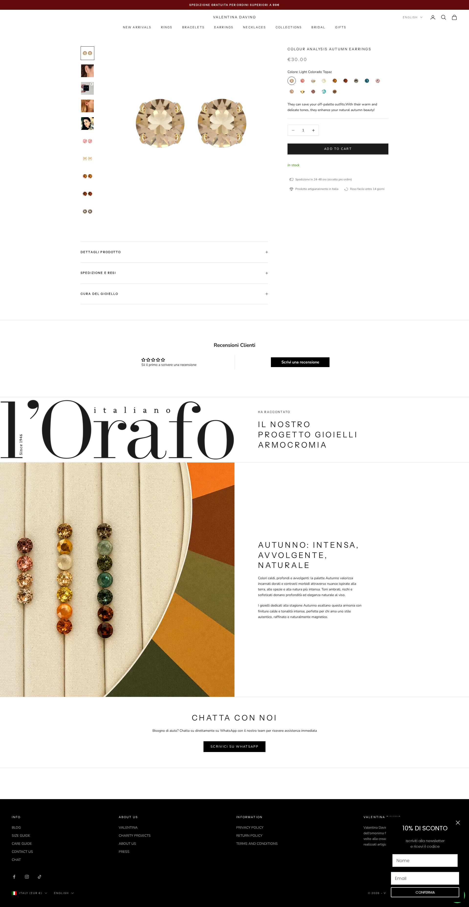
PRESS (124, 851)
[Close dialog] (458, 822)
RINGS (166, 27)
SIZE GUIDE (21, 835)
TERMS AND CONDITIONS (257, 843)
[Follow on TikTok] (39, 876)
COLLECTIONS (289, 27)
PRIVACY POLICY (249, 827)
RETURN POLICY (249, 835)
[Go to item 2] (87, 71)
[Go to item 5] (87, 123)
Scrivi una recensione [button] (300, 362)
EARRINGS (223, 27)
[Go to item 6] (87, 141)
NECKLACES (254, 27)
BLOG (16, 827)
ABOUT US (127, 843)
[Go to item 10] (87, 211)
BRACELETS (193, 27)
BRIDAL (318, 27)
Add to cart (338, 149)
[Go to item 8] (87, 176)
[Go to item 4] (87, 106)
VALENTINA (128, 827)
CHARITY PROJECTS (135, 835)
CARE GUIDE (22, 843)
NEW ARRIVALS (137, 27)
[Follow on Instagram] (26, 876)
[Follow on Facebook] (14, 876)
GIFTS (340, 27)
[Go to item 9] (87, 194)
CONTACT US (22, 851)
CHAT (16, 859)
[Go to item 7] (87, 158)
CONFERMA (425, 892)
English (410, 17)
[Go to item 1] (87, 53)
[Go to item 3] (87, 88)
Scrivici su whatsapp (234, 746)
